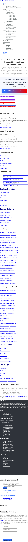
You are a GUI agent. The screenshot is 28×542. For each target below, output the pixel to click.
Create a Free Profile (5, 215)
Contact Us (8, 48)
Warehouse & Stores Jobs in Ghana (8, 341)
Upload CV (2, 197)
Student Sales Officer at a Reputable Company (11, 141)
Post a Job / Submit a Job (6, 217)
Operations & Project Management (8, 323)
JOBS (4, 9)
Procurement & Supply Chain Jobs (8, 326)
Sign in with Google (7, 498)
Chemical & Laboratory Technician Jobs (9, 252)
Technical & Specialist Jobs (6, 338)
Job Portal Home (7, 448)
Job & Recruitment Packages (10, 445)
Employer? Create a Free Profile (7, 103)
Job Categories (9, 21)
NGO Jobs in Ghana (4, 315)
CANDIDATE (6, 30)
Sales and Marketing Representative (8, 117)
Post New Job (6, 442)
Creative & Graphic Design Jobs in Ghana (9, 257)
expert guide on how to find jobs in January (15, 396)
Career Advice (6, 42)
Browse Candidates (4, 222)
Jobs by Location (10, 13)
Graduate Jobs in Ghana (5, 278)
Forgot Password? (7, 490)
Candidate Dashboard (11, 33)
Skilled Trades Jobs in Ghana (6, 336)
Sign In (4, 53)
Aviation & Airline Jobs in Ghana (7, 242)
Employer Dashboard (5, 212)
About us (8, 45)
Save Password (8, 493)
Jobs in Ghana (6, 433)
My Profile (8, 34)
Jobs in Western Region (5, 361)
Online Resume (3, 200)
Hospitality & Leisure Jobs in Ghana (8, 283)
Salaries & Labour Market (6, 163)
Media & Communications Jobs (7, 310)
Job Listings (6, 430)
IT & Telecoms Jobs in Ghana (7, 298)
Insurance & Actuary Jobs (6, 295)
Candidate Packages (11, 36)
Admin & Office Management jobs (8, 235)
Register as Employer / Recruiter (13, 7)
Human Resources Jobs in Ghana (8, 293)
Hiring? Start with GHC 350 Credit (8, 106)
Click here (2, 520)
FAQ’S (7, 46)
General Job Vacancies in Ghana (7, 273)
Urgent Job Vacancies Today (6, 378)
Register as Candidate (11, 6)
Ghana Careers (6, 466)
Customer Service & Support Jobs (8, 260)
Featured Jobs (9, 12)
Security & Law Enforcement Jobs (8, 333)
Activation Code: (7, 529)
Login (4, 457)
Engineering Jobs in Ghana (6, 268)
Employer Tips (3, 168)
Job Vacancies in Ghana (8, 450)
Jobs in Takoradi (13, 19)
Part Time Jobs (3, 370)
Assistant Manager (4, 134)
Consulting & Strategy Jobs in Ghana (8, 255)
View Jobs (8, 37)
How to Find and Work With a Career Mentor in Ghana (15, 175)
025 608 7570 (6, 413)
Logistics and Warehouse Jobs (7, 303)
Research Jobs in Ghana (5, 328)
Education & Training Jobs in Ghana (8, 265)
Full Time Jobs (3, 368)
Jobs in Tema (12, 16)
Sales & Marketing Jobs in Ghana (7, 331)
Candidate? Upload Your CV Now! (7, 99)
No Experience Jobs (4, 318)
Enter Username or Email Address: (11, 483)
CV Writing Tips (3, 155)
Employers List (9, 39)
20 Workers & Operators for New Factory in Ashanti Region (13, 120)
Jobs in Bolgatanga (4, 358)
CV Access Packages (11, 27)
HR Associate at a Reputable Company (9, 144)
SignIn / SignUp (9, 49)
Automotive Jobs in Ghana (6, 240)
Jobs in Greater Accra (5, 351)
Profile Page (3, 195)
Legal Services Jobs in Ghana (7, 300)
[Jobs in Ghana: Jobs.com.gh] (7, 0)
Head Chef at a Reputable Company (8, 138)
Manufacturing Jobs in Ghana (7, 308)
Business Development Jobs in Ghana (9, 250)
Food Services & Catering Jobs (7, 270)
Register (5, 4)
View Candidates (10, 28)
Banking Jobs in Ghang (5, 245)
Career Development (5, 166)
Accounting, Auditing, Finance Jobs (8, 232)
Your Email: (5, 526)
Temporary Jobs (4, 376)
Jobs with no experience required (8, 381)
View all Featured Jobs (5, 127)
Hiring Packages (10, 25)
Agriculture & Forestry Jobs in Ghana (8, 237)
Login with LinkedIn (7, 499)
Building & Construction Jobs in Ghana (9, 247)
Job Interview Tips (4, 158)
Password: (5, 486)
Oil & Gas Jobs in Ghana (5, 321)
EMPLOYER (5, 22)
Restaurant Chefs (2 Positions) (7, 123)
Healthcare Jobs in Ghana (6, 280)
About (4, 43)
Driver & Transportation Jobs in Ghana (9, 263)
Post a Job (8, 24)
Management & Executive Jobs (7, 305)
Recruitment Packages (5, 220)
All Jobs (8, 10)
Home (4, 3)
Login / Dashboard (4, 192)
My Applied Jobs (4, 202)
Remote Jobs (3, 373)
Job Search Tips (4, 160)
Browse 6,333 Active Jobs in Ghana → (14, 91)
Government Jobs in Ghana (6, 275)
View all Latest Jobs (5, 148)
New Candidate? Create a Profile (7, 96)
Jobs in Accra (12, 15)
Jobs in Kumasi (12, 18)
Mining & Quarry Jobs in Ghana (7, 313)
